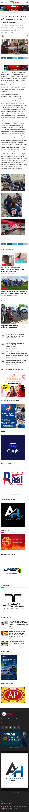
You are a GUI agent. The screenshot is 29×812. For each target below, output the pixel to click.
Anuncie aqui (4, 801)
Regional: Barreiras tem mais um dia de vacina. (9, 327)
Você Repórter (13, 801)
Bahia (3, 264)
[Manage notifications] (3, 808)
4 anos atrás (20, 36)
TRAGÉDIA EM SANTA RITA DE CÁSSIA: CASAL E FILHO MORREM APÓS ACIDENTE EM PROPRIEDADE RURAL (13, 269)
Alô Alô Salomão (11, 36)
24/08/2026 (14, 273)
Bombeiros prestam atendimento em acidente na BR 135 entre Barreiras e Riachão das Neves (15, 345)
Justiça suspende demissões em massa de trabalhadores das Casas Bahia (18, 643)
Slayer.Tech (15, 808)
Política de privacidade (6, 803)
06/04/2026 (14, 295)
